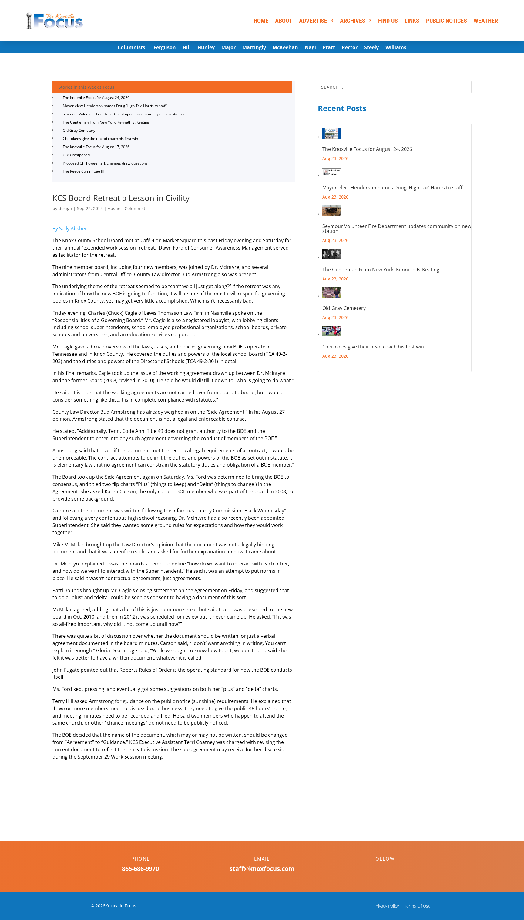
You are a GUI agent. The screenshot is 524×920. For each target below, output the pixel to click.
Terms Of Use (417, 906)
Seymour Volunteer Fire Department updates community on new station (123, 114)
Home (261, 20)
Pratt (329, 48)
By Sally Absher (69, 228)
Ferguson (164, 48)
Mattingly (254, 48)
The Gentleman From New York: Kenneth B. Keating (106, 122)
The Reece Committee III (83, 171)
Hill (187, 48)
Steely (371, 48)
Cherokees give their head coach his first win (100, 138)
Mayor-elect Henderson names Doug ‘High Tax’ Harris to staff (114, 105)
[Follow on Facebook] (377, 869)
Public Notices (446, 20)
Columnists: (132, 48)
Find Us (388, 20)
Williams (395, 48)
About (283, 20)
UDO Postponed (76, 155)
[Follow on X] (390, 869)
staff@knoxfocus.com (262, 868)
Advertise (313, 20)
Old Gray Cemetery (79, 130)
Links (412, 20)
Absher (115, 208)
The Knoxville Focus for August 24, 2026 (96, 97)
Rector (350, 48)
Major (228, 48)
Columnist (135, 208)
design (65, 208)
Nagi (310, 48)
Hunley (206, 48)
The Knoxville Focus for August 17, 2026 (96, 146)
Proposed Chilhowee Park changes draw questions (105, 163)
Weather (486, 20)
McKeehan (285, 48)
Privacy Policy (386, 906)
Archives (352, 20)
